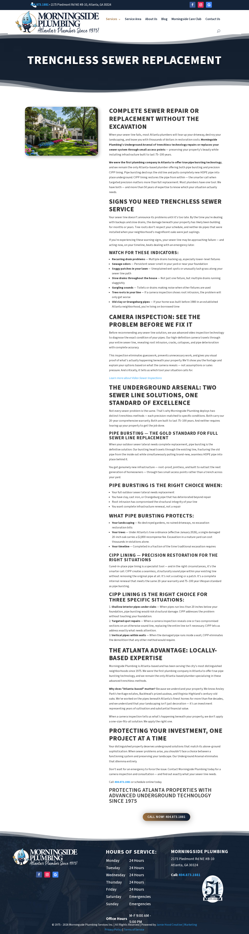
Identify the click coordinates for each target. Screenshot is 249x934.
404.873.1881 (39, 5)
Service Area (133, 19)
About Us (151, 19)
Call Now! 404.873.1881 (166, 817)
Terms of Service (134, 930)
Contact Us (212, 19)
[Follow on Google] (209, 5)
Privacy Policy (113, 930)
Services (111, 19)
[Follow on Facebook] (192, 5)
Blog (164, 19)
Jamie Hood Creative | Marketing (176, 925)
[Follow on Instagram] (201, 5)
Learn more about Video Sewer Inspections (135, 378)
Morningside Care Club (186, 19)
